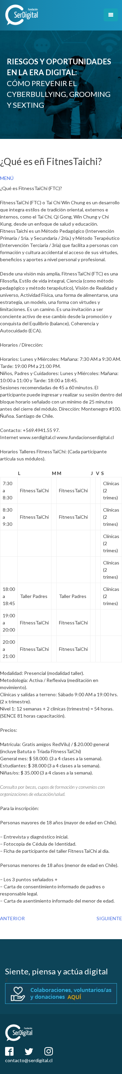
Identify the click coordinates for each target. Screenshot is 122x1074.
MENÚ (7, 178)
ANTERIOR (12, 918)
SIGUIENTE (109, 918)
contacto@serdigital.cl (29, 1060)
